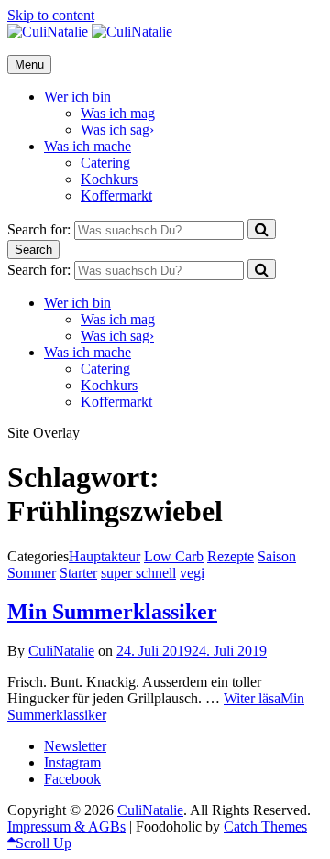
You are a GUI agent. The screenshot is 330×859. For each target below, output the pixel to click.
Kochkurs (109, 179)
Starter (78, 573)
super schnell (138, 573)
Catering (105, 162)
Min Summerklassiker (112, 612)
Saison (277, 556)
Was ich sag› (117, 129)
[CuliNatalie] (132, 31)
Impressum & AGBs (66, 826)
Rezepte (230, 556)
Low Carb (174, 556)
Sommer (31, 573)
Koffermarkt (116, 195)
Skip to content (50, 15)
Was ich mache (87, 146)
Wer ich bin (77, 96)
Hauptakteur (104, 556)
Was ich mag (118, 113)
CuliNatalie (61, 650)
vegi (192, 573)
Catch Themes (265, 826)
